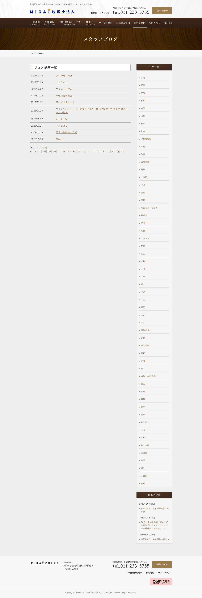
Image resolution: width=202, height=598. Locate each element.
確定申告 (145, 345)
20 (49, 151)
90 (103, 151)
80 (98, 151)
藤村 (143, 483)
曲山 (143, 322)
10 (44, 151)
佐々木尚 (145, 445)
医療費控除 (146, 139)
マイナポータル (64, 89)
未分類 (144, 177)
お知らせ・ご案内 (149, 208)
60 (69, 151)
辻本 (143, 131)
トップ (33, 53)
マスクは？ (62, 126)
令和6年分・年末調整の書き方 (155, 539)
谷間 (143, 108)
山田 (143, 276)
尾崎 (143, 246)
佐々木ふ (145, 422)
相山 (143, 284)
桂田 (143, 123)
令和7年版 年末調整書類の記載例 (155, 510)
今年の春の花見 (64, 95)
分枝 (143, 414)
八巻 (143, 78)
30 (54, 151)
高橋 (143, 261)
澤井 (143, 223)
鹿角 (143, 231)
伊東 (143, 391)
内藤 (143, 93)
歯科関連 (145, 162)
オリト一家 (62, 119)
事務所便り (146, 330)
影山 (143, 368)
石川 (143, 315)
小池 (143, 292)
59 (64, 151)
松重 (143, 101)
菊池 (143, 460)
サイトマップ (164, 573)
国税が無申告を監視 (66, 132)
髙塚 (143, 169)
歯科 (143, 147)
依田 (143, 468)
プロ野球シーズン (65, 75)
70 (93, 151)
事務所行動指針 (135, 573)
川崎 (143, 338)
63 (84, 151)
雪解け (59, 139)
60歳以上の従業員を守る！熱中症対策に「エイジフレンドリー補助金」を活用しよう (154, 525)
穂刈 (143, 407)
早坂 (143, 399)
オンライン (62, 82)
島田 (143, 307)
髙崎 (143, 200)
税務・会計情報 (148, 376)
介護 (143, 361)
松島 (143, 85)
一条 (143, 269)
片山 (143, 254)
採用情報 (150, 573)
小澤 (143, 185)
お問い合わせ (162, 10)
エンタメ (145, 238)
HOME (94, 13)
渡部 (143, 192)
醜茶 (143, 154)
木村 (143, 430)
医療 (143, 116)
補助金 (144, 215)
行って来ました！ (65, 102)
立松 (143, 437)
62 (79, 151)
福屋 (143, 353)
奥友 (143, 384)
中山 (143, 300)
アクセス (105, 13)
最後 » (119, 151)
